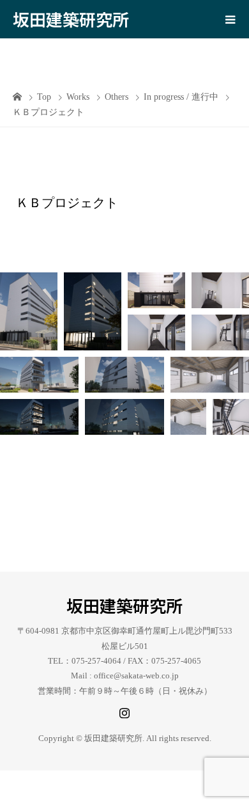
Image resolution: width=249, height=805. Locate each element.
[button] (28, 311)
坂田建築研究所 (71, 19)
